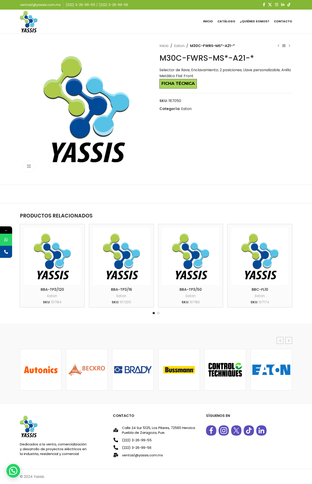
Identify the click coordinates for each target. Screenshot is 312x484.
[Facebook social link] (264, 4)
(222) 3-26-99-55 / (82, 4)
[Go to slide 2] (158, 313)
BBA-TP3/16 (121, 289)
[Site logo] (28, 21)
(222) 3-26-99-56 (113, 4)
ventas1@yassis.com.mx (40, 4)
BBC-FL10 (260, 289)
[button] (280, 340)
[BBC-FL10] (259, 256)
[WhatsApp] (6, 240)
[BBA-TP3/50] (190, 256)
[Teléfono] (6, 252)
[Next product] (289, 46)
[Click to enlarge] (29, 166)
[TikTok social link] (289, 4)
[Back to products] (284, 46)
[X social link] (270, 4)
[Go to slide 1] (154, 313)
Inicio (164, 45)
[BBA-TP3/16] (121, 256)
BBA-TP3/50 (191, 289)
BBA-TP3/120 (52, 289)
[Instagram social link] (276, 4)
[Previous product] (278, 46)
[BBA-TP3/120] (52, 256)
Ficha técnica (178, 83)
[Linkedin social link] (283, 4)
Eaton (179, 45)
